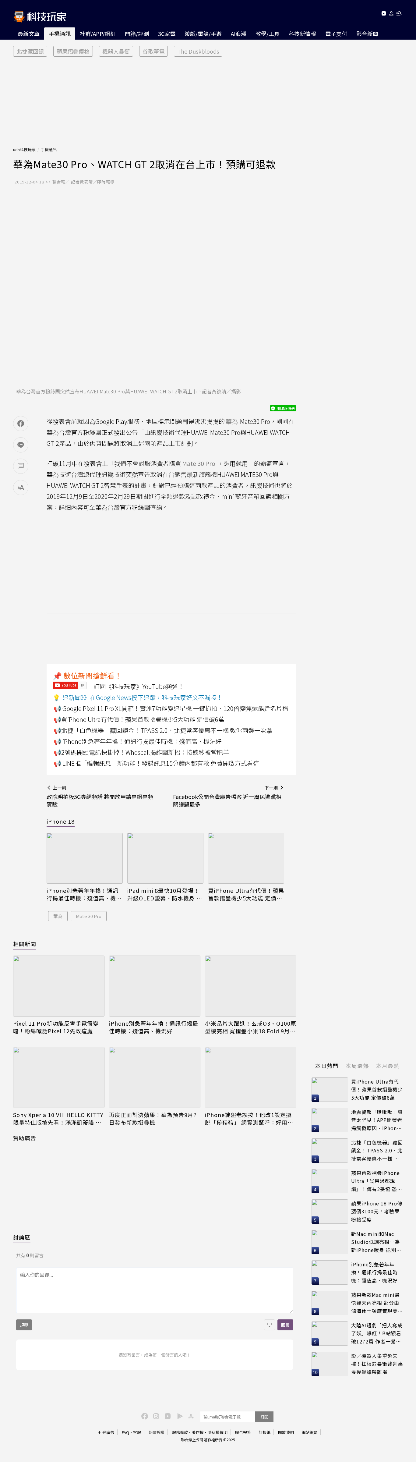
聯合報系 (243, 1432)
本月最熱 (387, 1066)
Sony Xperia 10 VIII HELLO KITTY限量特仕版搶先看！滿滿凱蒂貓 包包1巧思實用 (58, 1118)
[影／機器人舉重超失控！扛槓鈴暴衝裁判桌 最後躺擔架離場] (330, 1364)
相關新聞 (24, 944)
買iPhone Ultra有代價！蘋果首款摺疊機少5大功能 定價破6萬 (246, 894)
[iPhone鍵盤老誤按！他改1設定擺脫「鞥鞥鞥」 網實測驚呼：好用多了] (250, 1077)
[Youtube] (383, 14)
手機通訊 (60, 33)
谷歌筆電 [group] (153, 51)
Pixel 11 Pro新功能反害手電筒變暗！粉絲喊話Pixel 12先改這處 (56, 1027)
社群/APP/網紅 (98, 33)
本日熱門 (326, 1066)
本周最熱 (357, 1066)
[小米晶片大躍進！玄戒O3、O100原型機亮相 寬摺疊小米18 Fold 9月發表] (250, 986)
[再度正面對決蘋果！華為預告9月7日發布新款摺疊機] (154, 1077)
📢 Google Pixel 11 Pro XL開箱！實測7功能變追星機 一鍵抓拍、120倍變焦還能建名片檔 (171, 708)
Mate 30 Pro (88, 916)
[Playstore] (178, 1415)
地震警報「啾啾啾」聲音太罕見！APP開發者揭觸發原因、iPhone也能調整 (377, 1120)
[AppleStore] (190, 1415)
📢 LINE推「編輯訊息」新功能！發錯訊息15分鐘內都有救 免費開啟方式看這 (156, 763)
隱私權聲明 (217, 1432)
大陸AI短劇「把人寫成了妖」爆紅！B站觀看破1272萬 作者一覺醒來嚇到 (377, 1334)
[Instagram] (155, 1415)
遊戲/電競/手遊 (203, 33)
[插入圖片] (269, 1324)
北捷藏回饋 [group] (30, 51)
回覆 (285, 1325)
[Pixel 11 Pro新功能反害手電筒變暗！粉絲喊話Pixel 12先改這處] (58, 986)
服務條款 (180, 1432)
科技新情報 (302, 33)
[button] (391, 14)
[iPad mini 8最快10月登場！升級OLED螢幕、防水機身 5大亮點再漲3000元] (165, 858)
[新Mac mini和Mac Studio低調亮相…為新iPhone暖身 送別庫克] (330, 1242)
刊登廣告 (106, 1432)
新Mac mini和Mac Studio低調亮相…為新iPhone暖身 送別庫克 (376, 1242)
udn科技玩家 (24, 149)
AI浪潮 (238, 33)
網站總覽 (309, 1432)
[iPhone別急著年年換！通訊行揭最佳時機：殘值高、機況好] (85, 858)
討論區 (21, 1237)
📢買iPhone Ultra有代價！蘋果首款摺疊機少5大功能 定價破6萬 (139, 719)
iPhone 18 (61, 821)
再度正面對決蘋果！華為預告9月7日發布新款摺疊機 (153, 1118)
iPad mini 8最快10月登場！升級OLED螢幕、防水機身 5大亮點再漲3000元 (163, 894)
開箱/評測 (137, 33)
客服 (137, 1432)
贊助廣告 (24, 1138)
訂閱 (264, 1417)
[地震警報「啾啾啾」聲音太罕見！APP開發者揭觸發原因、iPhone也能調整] (330, 1120)
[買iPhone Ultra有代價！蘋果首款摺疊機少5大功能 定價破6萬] (246, 858)
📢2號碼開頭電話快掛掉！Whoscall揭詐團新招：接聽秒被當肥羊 (141, 752)
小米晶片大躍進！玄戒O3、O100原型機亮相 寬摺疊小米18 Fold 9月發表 (250, 1027)
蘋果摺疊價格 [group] (73, 51)
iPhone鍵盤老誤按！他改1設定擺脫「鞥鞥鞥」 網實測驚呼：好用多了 (249, 1118)
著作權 (198, 1432)
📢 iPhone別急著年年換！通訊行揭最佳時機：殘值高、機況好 (138, 741)
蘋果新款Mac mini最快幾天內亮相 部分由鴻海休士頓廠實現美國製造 (377, 1303)
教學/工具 (268, 33)
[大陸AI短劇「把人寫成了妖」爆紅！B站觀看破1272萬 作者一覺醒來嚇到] (330, 1333)
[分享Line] (20, 444)
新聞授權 (156, 1432)
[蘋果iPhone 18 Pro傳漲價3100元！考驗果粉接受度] (330, 1211)
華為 (57, 916)
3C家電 (166, 33)
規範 (24, 1325)
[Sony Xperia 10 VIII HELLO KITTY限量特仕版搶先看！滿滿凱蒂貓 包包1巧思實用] (58, 1077)
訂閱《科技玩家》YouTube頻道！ (138, 686)
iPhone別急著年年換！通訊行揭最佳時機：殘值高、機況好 (84, 894)
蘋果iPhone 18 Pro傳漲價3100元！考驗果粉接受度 (376, 1211)
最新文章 (29, 33)
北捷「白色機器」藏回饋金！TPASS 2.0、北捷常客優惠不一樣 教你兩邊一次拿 (377, 1151)
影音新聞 (367, 33)
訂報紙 (264, 1432)
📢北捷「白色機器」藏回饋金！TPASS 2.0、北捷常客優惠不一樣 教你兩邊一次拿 (163, 730)
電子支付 (336, 33)
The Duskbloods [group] (198, 51)
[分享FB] (20, 423)
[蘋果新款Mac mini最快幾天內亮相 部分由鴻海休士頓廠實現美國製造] (330, 1303)
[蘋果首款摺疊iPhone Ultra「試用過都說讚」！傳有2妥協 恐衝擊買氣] (330, 1181)
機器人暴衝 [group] (116, 51)
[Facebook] (143, 1415)
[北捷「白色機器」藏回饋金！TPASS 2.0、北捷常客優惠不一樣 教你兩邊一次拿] (330, 1150)
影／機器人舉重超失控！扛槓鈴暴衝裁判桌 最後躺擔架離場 (377, 1363)
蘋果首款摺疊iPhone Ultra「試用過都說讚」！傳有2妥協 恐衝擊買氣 (376, 1181)
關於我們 (286, 1432)
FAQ (125, 1432)
